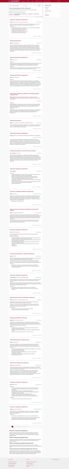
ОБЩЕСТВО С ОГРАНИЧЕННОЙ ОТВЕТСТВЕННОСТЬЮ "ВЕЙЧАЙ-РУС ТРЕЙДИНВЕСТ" (27, 135)
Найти (39, 5)
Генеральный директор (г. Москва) (18, 317)
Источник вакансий (48, 10)
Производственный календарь (31, 461)
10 (25, 426)
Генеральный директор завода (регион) (19, 339)
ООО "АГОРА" (18, 153)
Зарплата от (47, 7)
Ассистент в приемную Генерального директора (21, 191)
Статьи (32, 1)
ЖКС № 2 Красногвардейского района (22, 277)
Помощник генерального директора (19, 168)
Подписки (28, 1)
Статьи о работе (11, 466)
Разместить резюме (38, 1)
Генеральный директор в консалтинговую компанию (23, 150)
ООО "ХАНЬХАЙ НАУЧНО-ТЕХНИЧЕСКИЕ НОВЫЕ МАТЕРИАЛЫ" (23, 122)
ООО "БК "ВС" (15, 59)
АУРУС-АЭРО (15, 384)
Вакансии (23, 1)
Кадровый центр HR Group (16, 365)
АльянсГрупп (15, 193)
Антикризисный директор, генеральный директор (22, 253)
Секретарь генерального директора (18, 19)
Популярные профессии (12, 463)
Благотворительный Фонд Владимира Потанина (20, 299)
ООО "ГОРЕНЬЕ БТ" (16, 77)
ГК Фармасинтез (15, 342)
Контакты (27, 466)
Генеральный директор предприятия (19, 57)
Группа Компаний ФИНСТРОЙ (18, 320)
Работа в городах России (12, 461)
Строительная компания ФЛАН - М (18, 212)
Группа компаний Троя (17, 409)
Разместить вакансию (46, 1)
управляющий (16, 14)
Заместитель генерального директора (19, 362)
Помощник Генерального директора (19, 229)
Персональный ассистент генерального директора (22, 297)
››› (29, 426)
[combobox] (30, 5)
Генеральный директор (15, 40)
